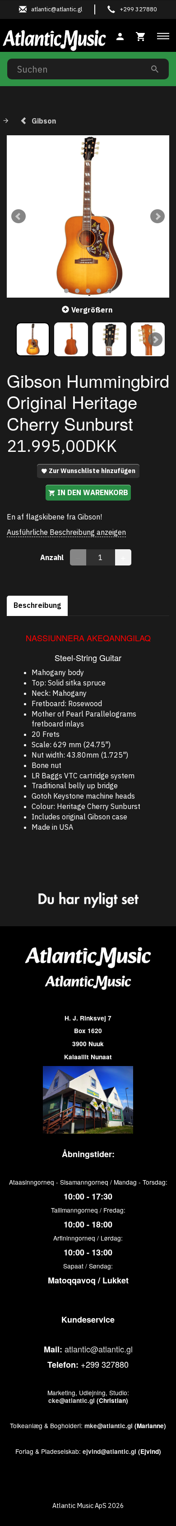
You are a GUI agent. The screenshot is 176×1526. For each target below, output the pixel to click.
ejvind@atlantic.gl (109, 1451)
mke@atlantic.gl (108, 1425)
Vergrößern (91, 309)
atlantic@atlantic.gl (99, 1349)
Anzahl (52, 557)
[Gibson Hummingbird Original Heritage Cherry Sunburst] (88, 216)
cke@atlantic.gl (71, 1400)
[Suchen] (154, 68)
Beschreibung (37, 605)
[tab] (140, 35)
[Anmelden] (120, 35)
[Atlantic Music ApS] (54, 39)
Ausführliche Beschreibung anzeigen (66, 532)
